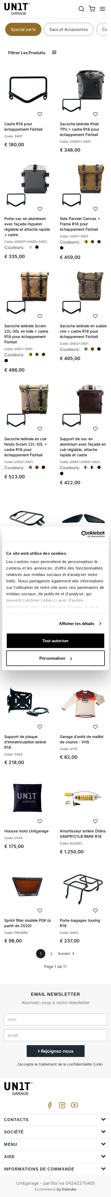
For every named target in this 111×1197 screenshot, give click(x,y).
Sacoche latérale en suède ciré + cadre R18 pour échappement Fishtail (83, 331)
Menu (10, 1144)
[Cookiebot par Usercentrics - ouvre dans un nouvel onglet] (81, 534)
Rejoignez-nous (57, 1051)
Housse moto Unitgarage (26, 831)
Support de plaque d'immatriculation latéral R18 (25, 742)
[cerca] (81, 8)
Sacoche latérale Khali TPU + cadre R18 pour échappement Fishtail (79, 129)
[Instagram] (61, 1106)
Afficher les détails (77, 623)
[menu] (102, 8)
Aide (9, 1156)
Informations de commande (39, 1169)
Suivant (64, 953)
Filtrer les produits (26, 52)
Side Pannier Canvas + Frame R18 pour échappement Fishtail (80, 224)
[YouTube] (73, 1106)
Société (14, 1132)
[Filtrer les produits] (54, 52)
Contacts (16, 1119)
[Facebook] (48, 1106)
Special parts (23, 29)
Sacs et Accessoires (68, 29)
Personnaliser (52, 658)
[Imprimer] (40, 113)
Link (97, 1064)
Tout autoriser (55, 640)
